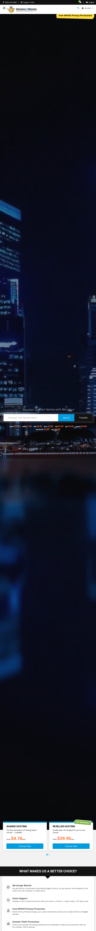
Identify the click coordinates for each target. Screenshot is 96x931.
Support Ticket (28, 2)
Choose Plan (25, 846)
